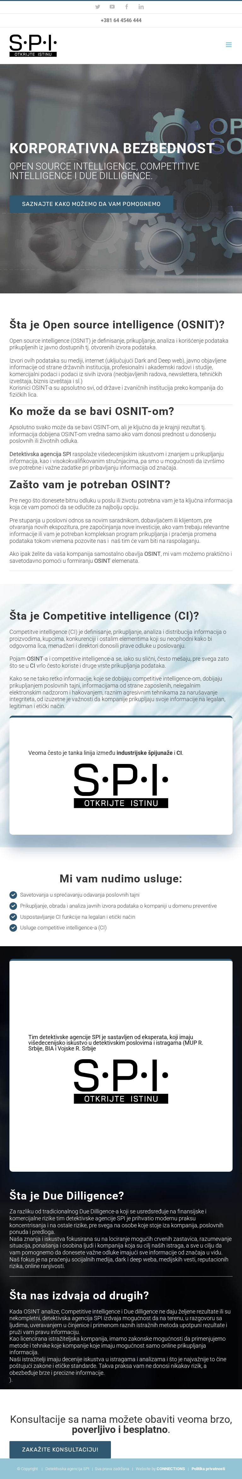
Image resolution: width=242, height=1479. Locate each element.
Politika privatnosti (208, 1468)
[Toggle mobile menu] (229, 44)
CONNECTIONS (171, 1468)
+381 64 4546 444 (121, 20)
